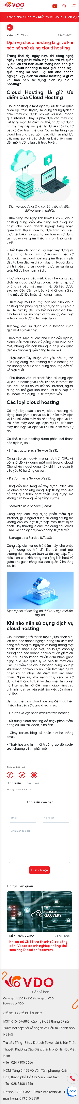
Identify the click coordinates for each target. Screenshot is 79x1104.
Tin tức (30, 17)
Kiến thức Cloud (50, 17)
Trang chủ (14, 17)
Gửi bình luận (39, 870)
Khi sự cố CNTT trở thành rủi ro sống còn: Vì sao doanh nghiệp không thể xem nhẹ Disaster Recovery (38, 946)
